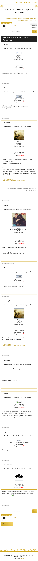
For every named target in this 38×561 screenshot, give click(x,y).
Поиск (30, 20)
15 (2, 28)
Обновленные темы (11, 18)
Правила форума (23, 20)
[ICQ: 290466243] (11, 263)
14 (15, 25)
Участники (33, 18)
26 (30, 305)
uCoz (22, 558)
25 (30, 272)
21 (33, 48)
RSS (35, 20)
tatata (6, 205)
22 (33, 92)
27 (30, 364)
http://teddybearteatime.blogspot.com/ (14, 180)
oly (5, 432)
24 (30, 209)
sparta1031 (7, 360)
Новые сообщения (23, 18)
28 (30, 397)
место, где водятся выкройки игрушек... (19, 10)
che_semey (7, 464)
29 (31, 436)
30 (30, 468)
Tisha (6, 88)
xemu (6, 44)
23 (30, 126)
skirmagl (7, 122)
